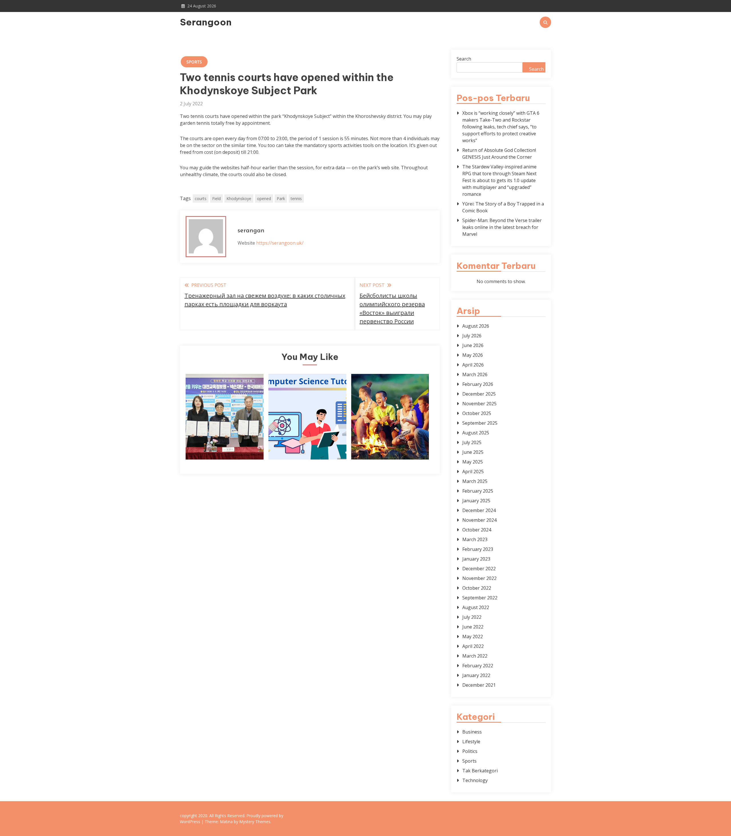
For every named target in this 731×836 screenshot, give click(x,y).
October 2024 (476, 530)
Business (472, 732)
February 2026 (477, 384)
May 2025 (472, 462)
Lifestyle (471, 741)
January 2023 (476, 559)
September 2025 (479, 423)
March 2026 (474, 374)
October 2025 (476, 413)
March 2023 (474, 539)
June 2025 (472, 452)
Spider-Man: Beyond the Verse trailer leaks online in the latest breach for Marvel (502, 227)
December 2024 (479, 510)
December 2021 (479, 685)
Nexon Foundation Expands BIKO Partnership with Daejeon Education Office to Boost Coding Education (224, 426)
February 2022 (477, 665)
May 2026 (472, 355)
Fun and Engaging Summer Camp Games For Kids (390, 437)
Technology (475, 780)
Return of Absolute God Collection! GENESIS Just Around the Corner (499, 153)
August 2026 (475, 326)
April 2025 (473, 471)
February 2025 (477, 491)
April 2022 (473, 646)
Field (216, 198)
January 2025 (476, 500)
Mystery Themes (254, 821)
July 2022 (471, 617)
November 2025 (479, 403)
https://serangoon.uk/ (280, 243)
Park (281, 198)
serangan (251, 230)
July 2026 (471, 336)
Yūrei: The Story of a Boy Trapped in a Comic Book (503, 207)
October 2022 (476, 588)
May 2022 (472, 636)
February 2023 (477, 549)
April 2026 (473, 365)
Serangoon (206, 22)
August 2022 (475, 607)
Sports (194, 62)
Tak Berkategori (480, 770)
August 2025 (475, 433)
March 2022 (474, 656)
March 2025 (474, 481)
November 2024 (479, 520)
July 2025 (471, 442)
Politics (469, 751)
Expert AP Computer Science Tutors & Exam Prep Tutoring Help (307, 437)
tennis (296, 198)
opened (264, 198)
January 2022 (476, 675)
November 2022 (479, 578)
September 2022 (479, 598)
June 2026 (472, 345)
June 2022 (472, 627)
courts (200, 198)
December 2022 (479, 568)
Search (464, 59)
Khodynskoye (238, 198)
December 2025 (479, 394)
